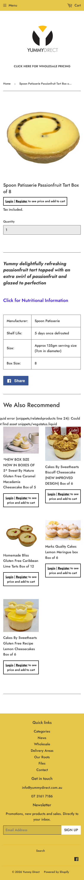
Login (9, 201)
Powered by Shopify (56, 872)
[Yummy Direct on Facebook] (76, 859)
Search (40, 851)
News (42, 737)
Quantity (9, 221)
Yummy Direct (31, 872)
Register (21, 201)
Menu (13, 5)
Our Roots (42, 757)
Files (42, 763)
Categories (42, 731)
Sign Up (71, 829)
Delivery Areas (42, 750)
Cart (77, 5)
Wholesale (42, 744)
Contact (42, 769)
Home (7, 84)
